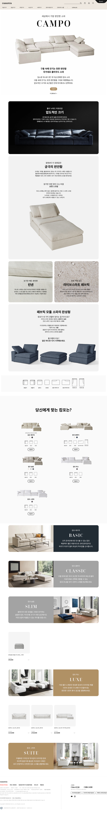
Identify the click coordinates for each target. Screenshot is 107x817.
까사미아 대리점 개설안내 (88, 792)
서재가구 (39, 7)
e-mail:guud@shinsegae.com (21, 791)
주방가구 (22, 7)
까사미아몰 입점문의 (76, 792)
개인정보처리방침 (4, 785)
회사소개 (36, 785)
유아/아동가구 (49, 7)
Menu (93, 3)
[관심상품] (28, 659)
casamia (7, 3)
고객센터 (72, 785)
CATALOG (74, 7)
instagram (75, 796)
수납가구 (30, 7)
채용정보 (42, 785)
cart (85, 3)
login (89, 3)
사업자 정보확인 (47, 789)
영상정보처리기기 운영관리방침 (25, 785)
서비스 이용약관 (13, 785)
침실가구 (13, 7)
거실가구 (4, 7)
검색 (81, 3)
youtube (72, 796)
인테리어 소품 (60, 7)
